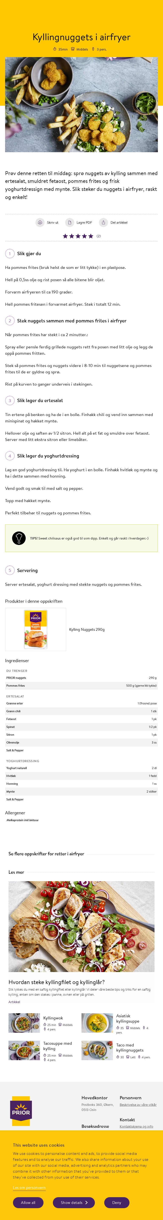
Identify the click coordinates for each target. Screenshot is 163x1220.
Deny (116, 1202)
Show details (72, 1202)
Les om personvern (29, 1187)
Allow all (28, 1202)
